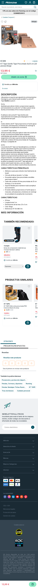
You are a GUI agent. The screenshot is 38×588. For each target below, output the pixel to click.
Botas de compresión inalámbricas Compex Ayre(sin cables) (15, 249)
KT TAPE (3, 61)
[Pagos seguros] (12, 482)
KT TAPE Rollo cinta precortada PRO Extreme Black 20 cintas (15, 307)
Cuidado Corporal (8, 17)
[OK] (32, 427)
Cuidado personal (23, 391)
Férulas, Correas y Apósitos (12, 383)
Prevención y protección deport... (14, 380)
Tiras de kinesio (8, 391)
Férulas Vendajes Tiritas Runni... (14, 387)
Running (29, 383)
